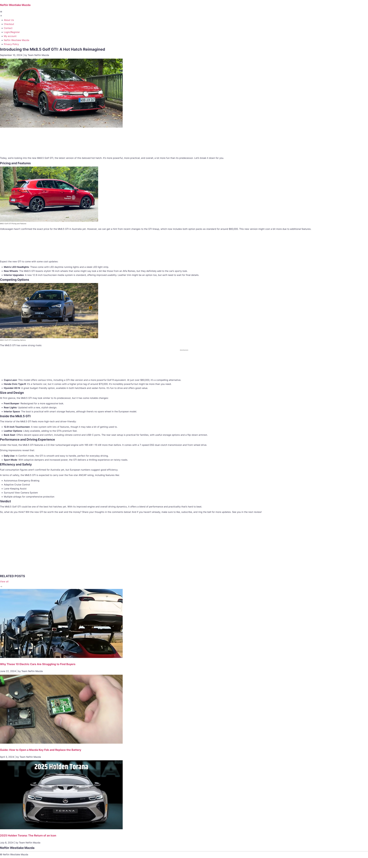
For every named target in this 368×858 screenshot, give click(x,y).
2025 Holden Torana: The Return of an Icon (28, 835)
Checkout (9, 24)
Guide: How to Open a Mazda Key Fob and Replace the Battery (40, 749)
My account (10, 36)
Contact (8, 28)
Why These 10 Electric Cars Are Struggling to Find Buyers (37, 664)
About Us (9, 20)
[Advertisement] (184, 142)
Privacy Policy (11, 44)
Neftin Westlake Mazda (16, 40)
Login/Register (12, 32)
